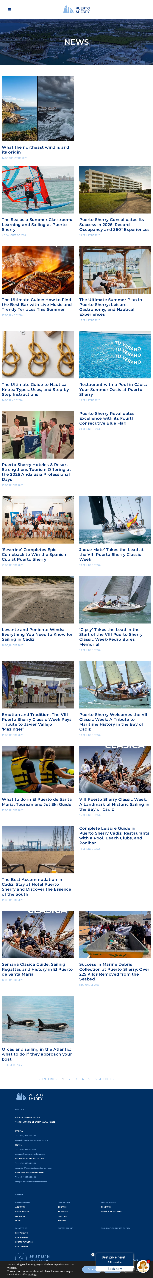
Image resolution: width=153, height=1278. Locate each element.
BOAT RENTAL (21, 1246)
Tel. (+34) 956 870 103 (25, 1135)
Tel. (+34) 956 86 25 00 (25, 1163)
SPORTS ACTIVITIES (24, 1242)
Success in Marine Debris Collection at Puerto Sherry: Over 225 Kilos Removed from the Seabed (114, 971)
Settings (134, 1269)
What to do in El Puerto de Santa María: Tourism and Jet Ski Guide (37, 802)
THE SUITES (106, 1207)
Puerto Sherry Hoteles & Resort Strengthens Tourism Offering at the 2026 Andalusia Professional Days (36, 472)
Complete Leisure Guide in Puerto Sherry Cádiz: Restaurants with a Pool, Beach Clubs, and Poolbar (114, 835)
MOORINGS (63, 1211)
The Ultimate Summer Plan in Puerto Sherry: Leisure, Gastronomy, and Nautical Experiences (110, 307)
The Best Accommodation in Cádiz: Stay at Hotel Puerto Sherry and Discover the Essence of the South (36, 887)
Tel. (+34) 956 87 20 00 (25, 1149)
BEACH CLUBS (21, 1237)
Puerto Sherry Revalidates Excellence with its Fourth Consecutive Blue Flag (107, 418)
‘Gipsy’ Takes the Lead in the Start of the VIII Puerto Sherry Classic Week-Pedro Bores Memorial (111, 637)
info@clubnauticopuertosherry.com (31, 1181)
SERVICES (62, 1207)
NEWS (18, 1220)
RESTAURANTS (22, 1232)
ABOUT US (20, 1207)
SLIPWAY (62, 1220)
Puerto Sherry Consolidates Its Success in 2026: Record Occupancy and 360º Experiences (114, 224)
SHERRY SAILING (65, 1228)
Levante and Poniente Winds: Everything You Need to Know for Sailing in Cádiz (37, 634)
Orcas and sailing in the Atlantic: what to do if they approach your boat (37, 1054)
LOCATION (20, 1216)
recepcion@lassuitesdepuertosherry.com (33, 1167)
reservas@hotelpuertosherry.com (30, 1154)
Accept (92, 1269)
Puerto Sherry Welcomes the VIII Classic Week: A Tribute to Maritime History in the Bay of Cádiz (114, 722)
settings (32, 1274)
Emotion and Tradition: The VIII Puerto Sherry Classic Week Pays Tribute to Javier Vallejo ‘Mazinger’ (37, 722)
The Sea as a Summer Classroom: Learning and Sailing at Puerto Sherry (37, 224)
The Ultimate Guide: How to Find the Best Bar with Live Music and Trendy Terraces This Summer (37, 304)
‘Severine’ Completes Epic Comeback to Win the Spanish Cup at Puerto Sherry (34, 554)
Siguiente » (104, 1079)
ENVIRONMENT (22, 1211)
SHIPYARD (62, 1216)
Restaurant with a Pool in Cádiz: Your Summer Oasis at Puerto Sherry (113, 389)
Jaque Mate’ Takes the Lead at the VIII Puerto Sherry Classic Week (111, 554)
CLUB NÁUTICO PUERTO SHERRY (115, 1228)
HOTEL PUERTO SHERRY (112, 1211)
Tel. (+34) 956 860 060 (25, 1177)
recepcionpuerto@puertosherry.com (31, 1140)
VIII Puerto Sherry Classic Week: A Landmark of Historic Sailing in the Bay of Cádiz (114, 804)
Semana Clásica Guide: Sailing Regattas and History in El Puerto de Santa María (37, 969)
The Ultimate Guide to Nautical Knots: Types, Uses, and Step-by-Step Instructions (36, 389)
